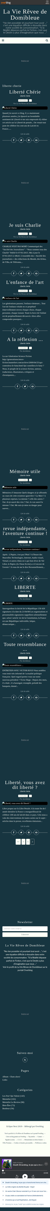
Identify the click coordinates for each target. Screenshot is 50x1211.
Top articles (31, 1136)
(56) (8, 1108)
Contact (40, 1136)
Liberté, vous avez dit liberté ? (25, 785)
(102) (9, 1099)
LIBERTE (25, 587)
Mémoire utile (25, 471)
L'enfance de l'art (25, 282)
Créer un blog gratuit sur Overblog (16, 1136)
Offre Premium (7, 1143)
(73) (8, 1105)
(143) (13, 1096)
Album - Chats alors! (11, 1077)
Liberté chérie (25, 96)
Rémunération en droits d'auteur (34, 1140)
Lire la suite (25, 134)
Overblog (39, 1126)
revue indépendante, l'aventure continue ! (25, 531)
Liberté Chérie (25, 92)
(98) (13, 1102)
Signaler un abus (10, 1140)
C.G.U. (20, 1140)
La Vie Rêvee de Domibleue (25, 14)
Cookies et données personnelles (23, 1143)
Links (4, 1080)
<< (18, 842)
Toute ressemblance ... (25, 647)
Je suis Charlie (25, 225)
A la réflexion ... (25, 339)
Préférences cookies (41, 1143)
